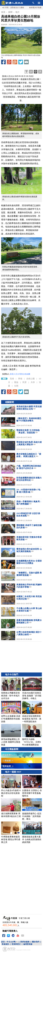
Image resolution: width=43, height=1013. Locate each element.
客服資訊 (5, 944)
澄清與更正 (16, 944)
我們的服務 (24, 942)
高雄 (12, 379)
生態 (16, 386)
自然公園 (30, 379)
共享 (33, 382)
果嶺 (20, 379)
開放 (16, 382)
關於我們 (35, 942)
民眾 (24, 382)
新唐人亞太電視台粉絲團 (20, 374)
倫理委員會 (27, 944)
